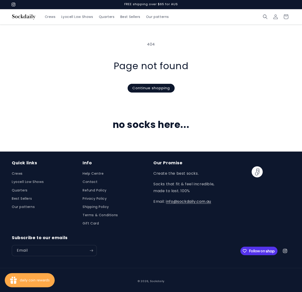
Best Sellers (22, 198)
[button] (265, 17)
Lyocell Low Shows (28, 181)
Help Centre (93, 173)
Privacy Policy (95, 198)
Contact (90, 181)
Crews (17, 173)
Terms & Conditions (100, 215)
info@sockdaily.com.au (188, 201)
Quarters (20, 190)
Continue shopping (151, 87)
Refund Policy (95, 190)
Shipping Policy (96, 206)
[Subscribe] (91, 250)
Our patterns (23, 206)
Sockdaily (157, 281)
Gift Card (91, 223)
